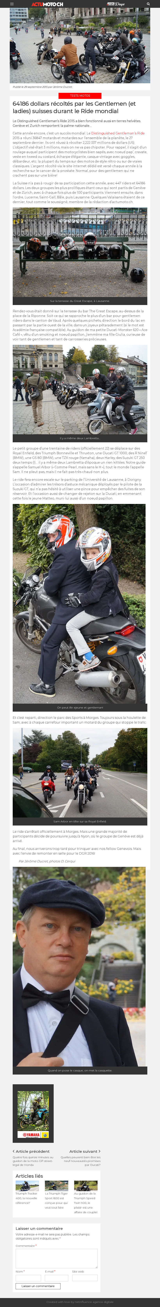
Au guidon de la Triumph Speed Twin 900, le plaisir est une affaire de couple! (85, 1203)
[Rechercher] (148, 4)
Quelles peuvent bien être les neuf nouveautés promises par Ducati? (80, 1160)
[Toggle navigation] (13, 4)
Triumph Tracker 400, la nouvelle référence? (26, 1198)
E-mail (50, 1271)
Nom (20, 1271)
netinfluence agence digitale (94, 1302)
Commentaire (26, 1246)
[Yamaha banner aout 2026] (47, 1114)
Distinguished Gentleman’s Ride (118, 133)
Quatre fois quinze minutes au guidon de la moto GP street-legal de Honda (33, 1160)
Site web (78, 1271)
